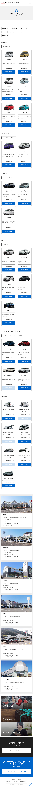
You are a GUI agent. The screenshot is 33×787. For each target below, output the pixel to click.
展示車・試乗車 (8, 71)
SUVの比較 (5, 244)
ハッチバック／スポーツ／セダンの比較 (12, 335)
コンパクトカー (13, 28)
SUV (3, 32)
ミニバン (23, 28)
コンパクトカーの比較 (8, 137)
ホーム (2, 21)
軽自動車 (4, 28)
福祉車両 (4, 35)
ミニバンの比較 (6, 177)
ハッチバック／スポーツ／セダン (15, 32)
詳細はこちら (9, 68)
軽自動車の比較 (6, 46)
